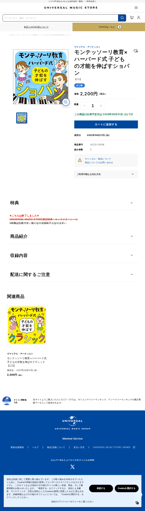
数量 (76, 104)
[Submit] (122, 18)
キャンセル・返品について (98, 158)
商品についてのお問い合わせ (99, 162)
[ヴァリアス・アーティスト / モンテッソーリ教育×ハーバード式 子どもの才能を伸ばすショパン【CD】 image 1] (40, 77)
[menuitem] (40, 136)
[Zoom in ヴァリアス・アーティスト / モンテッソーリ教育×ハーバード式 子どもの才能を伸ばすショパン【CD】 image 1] (66, 102)
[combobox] (64, 17)
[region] (36, 27)
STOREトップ (14, 35)
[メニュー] (136, 7)
